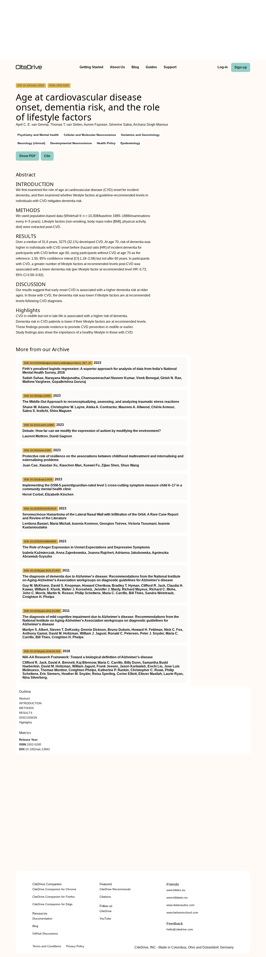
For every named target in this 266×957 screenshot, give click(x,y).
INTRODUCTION (30, 703)
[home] (29, 68)
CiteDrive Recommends (115, 889)
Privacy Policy (75, 946)
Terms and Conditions (46, 946)
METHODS (26, 708)
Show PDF (27, 156)
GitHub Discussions (45, 933)
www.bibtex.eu (175, 890)
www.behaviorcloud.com (182, 912)
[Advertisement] (133, 31)
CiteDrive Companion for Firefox (53, 896)
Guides (151, 67)
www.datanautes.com (180, 905)
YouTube (105, 918)
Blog (135, 67)
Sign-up (240, 67)
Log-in (223, 67)
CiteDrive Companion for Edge (52, 904)
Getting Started (91, 67)
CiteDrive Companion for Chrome (54, 889)
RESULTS (25, 712)
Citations (105, 896)
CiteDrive (106, 911)
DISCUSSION (28, 717)
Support (170, 67)
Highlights (25, 722)
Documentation (42, 918)
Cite (47, 156)
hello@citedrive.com (179, 929)
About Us (117, 67)
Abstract (24, 698)
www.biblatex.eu (177, 897)
